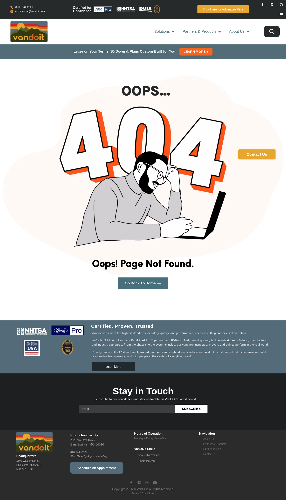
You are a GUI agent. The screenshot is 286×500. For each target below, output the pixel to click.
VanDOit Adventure (149, 455)
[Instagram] (281, 4)
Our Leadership (212, 449)
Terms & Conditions (143, 493)
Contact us (209, 454)
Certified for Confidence (82, 9)
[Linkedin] (272, 4)
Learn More (196, 51)
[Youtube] (281, 14)
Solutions (162, 31)
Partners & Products (199, 31)
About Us (237, 31)
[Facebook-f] (262, 4)
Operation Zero (147, 461)
